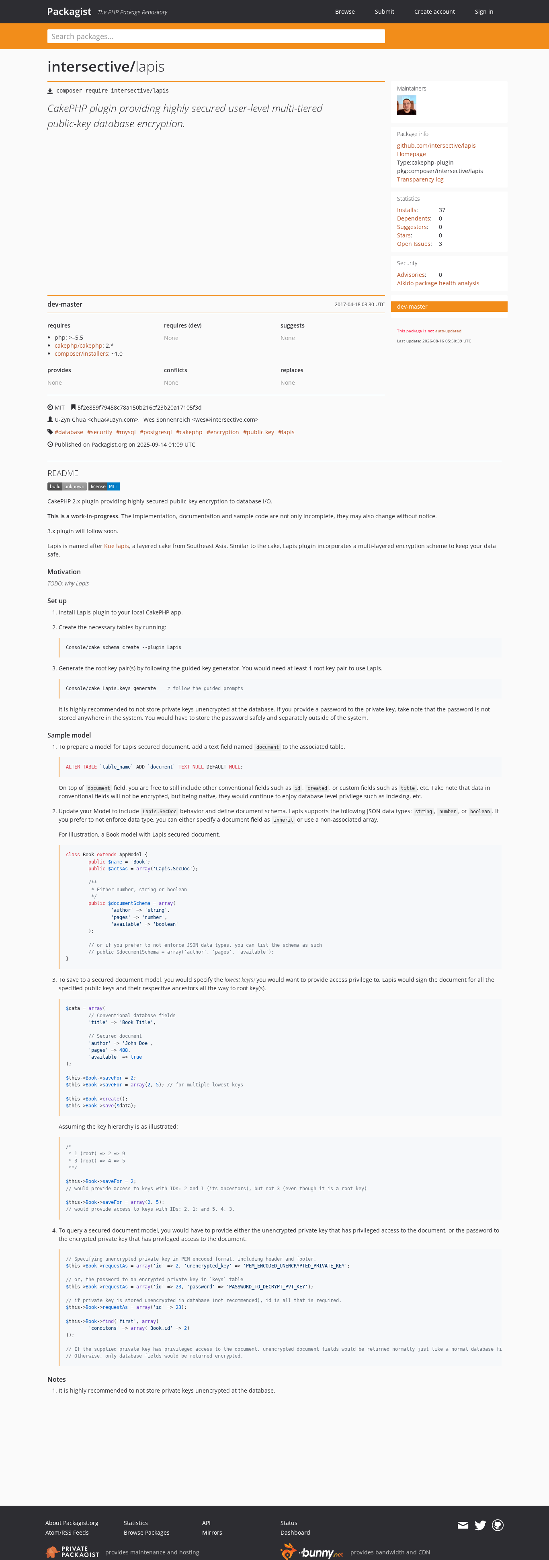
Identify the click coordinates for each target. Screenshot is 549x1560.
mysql (128, 432)
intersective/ (91, 66)
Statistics (136, 1523)
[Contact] (463, 1525)
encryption (224, 432)
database (70, 432)
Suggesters (412, 227)
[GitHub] (498, 1525)
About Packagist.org (71, 1523)
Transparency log (420, 179)
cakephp (191, 432)
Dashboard (295, 1532)
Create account (434, 11)
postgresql (157, 432)
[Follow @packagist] (480, 1525)
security (101, 432)
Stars (404, 235)
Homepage (411, 154)
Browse (345, 11)
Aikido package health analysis (438, 283)
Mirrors (212, 1532)
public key (260, 432)
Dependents (413, 218)
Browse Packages (147, 1532)
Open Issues (413, 243)
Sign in (484, 11)
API (206, 1523)
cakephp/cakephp (78, 345)
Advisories (411, 274)
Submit (384, 11)
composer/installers (81, 353)
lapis (288, 432)
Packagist (69, 11)
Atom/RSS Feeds (67, 1532)
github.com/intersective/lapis (436, 145)
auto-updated (448, 331)
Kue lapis (116, 546)
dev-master (412, 306)
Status (289, 1523)
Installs (406, 210)
